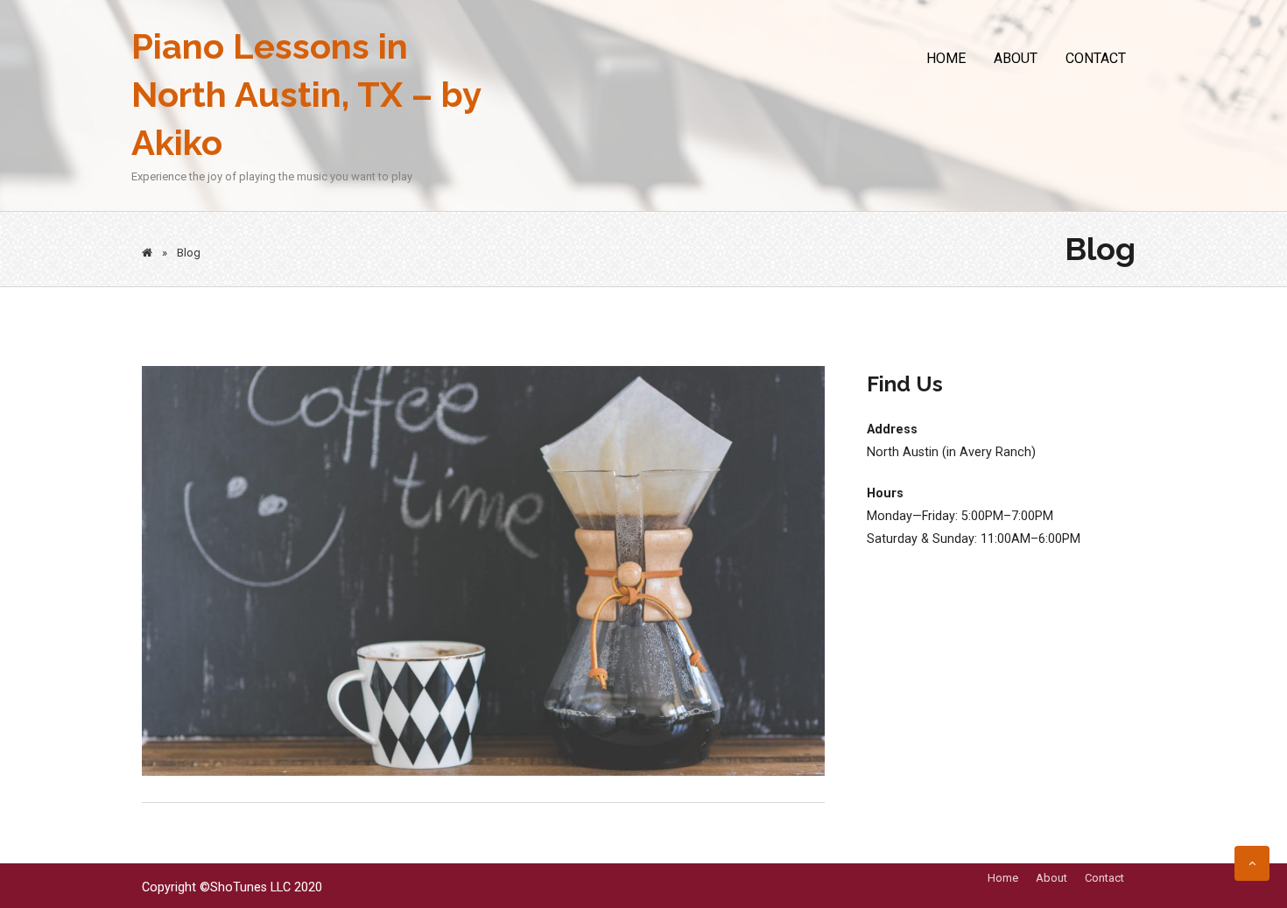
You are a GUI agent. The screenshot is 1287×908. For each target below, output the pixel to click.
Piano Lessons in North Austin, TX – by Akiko (306, 94)
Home (946, 58)
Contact (1095, 58)
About (1015, 58)
